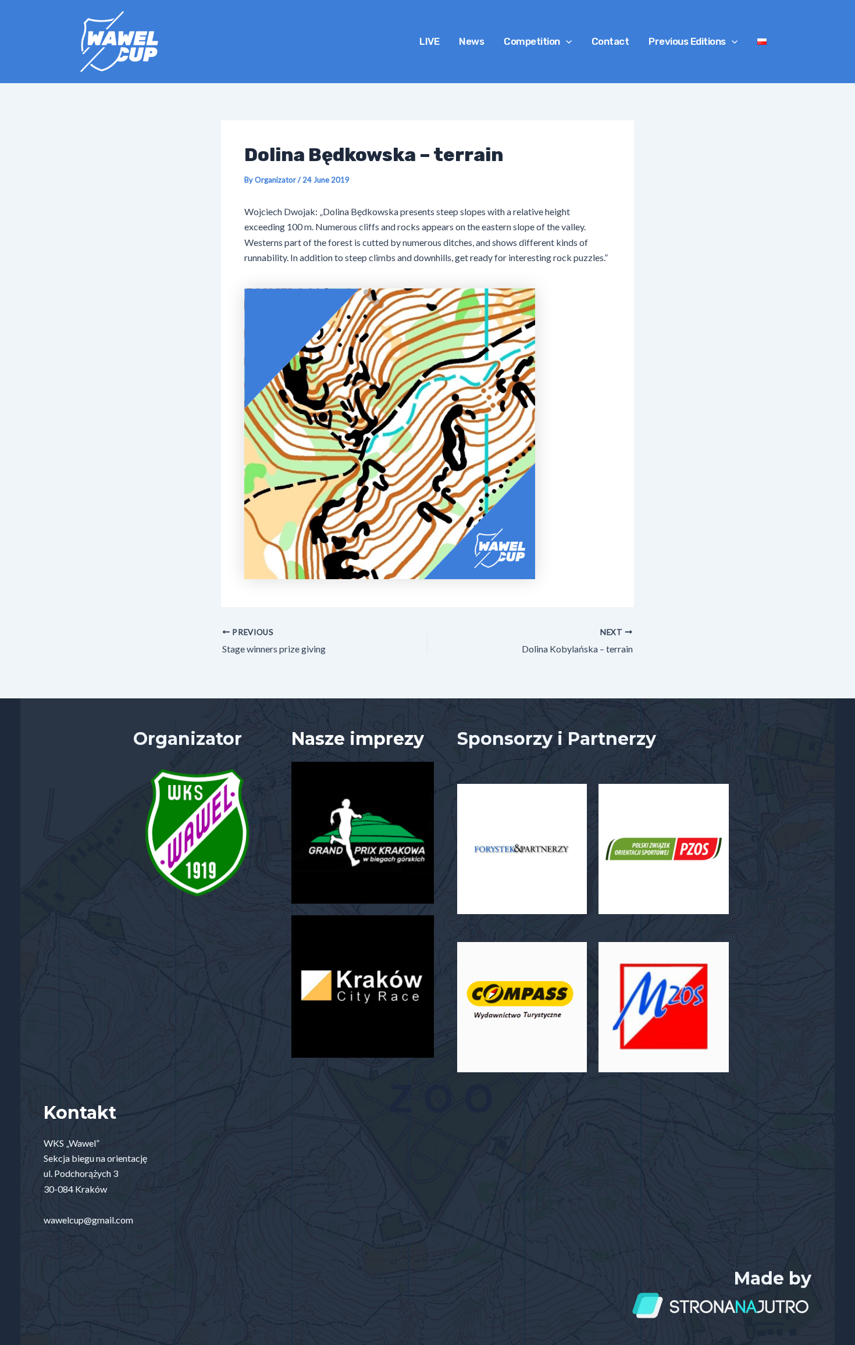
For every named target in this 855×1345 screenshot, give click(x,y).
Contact (610, 41)
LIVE (429, 41)
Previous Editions (687, 41)
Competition (532, 41)
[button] (566, 41)
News (471, 41)
